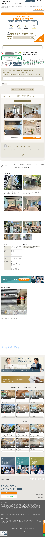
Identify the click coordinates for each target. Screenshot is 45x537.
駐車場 (15, 520)
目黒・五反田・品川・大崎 (28, 505)
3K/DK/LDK (38, 514)
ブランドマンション (25, 520)
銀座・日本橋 (31, 506)
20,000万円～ (10, 515)
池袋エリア (2, 509)
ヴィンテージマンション (32, 520)
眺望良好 (7, 520)
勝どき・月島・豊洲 (3, 507)
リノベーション (33, 521)
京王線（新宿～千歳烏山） (13, 508)
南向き (23, 521)
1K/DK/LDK (29, 514)
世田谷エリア (24, 508)
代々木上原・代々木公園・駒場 (20, 505)
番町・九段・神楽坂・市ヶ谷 (36, 505)
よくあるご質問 (40, 495)
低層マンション (3, 520)
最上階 (17, 521)
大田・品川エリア (33, 508)
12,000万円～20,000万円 (4, 515)
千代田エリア (19, 508)
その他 (9, 509)
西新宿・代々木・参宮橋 (4, 506)
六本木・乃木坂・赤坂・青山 (5, 505)
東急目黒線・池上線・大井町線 (11, 507)
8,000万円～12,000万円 (23, 514)
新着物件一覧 (40, 494)
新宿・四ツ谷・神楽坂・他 (11, 506)
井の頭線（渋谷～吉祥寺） (36, 507)
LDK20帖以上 (6, 521)
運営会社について (41, 497)
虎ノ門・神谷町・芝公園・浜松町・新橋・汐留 (22, 506)
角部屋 (20, 521)
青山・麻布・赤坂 (3, 504)
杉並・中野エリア (38, 508)
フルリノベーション (27, 521)
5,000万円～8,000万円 (15, 514)
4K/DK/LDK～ (30, 515)
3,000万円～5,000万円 (8, 514)
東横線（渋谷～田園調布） (19, 507)
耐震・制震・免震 (19, 520)
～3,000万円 (2, 514)
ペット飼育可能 (11, 520)
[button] (2, 300)
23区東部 (6, 509)
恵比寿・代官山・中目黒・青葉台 (10, 504)
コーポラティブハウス (39, 521)
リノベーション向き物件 (4, 522)
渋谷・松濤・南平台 (12, 505)
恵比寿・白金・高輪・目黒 (19, 504)
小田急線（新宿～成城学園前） (5, 508)
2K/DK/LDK (34, 514)
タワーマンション (38, 520)
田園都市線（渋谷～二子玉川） (28, 507)
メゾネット (2, 521)
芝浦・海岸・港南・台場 (37, 506)
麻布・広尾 (34, 504)
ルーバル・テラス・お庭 (12, 521)
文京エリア (28, 508)
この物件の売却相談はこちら (38, 9)
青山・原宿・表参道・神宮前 (28, 504)
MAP (22, 167)
